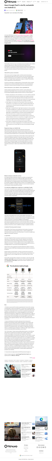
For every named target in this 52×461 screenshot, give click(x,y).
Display (18, 360)
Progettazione (11, 361)
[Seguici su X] (45, 1)
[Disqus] (19, 389)
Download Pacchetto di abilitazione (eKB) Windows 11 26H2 (39, 438)
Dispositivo (22, 360)
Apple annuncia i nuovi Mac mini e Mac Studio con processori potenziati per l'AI (12, 438)
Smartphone (25, 361)
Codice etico (26, 451)
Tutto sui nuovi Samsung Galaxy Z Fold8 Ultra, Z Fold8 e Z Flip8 (26, 374)
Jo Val (7, 10)
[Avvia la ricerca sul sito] (47, 1)
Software (30, 361)
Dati (14, 360)
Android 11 (19, 40)
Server (21, 361)
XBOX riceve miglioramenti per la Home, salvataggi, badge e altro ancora (25, 428)
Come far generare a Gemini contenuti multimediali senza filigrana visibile (25, 437)
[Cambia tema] (43, 1)
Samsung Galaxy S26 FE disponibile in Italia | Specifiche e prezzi (12, 375)
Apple (6, 436)
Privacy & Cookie (26, 448)
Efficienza (26, 360)
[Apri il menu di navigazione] (41, 1)
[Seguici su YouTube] (43, 447)
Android (6, 360)
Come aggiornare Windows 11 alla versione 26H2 (39, 432)
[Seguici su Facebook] (44, 1)
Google (33, 357)
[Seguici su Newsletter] (41, 447)
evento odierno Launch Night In (24, 35)
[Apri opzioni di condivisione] (25, 10)
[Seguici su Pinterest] (45, 447)
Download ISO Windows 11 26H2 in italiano (39, 428)
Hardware (6, 361)
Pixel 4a (32, 40)
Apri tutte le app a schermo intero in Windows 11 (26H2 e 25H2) (26, 423)
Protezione (17, 361)
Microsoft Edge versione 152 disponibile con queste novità (41, 424)
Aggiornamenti (38, 422)
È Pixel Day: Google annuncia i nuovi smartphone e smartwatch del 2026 (26, 369)
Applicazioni (11, 360)
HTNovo (26, 459)
